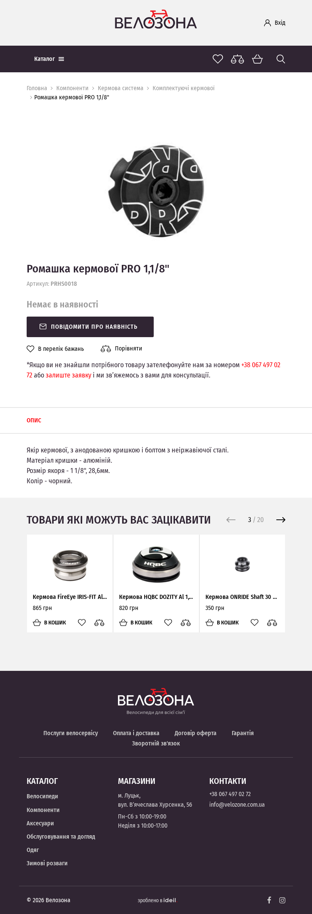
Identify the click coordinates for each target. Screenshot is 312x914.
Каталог (44, 58)
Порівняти (128, 348)
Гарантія (243, 733)
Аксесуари (40, 823)
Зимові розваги (47, 863)
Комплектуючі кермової (184, 88)
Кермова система (120, 88)
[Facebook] (269, 900)
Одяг (33, 849)
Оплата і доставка (136, 733)
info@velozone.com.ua (237, 804)
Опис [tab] (34, 420)
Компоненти (72, 88)
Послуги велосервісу (70, 733)
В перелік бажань (61, 349)
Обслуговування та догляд (61, 836)
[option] (156, 191)
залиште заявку (68, 375)
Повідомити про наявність (94, 326)
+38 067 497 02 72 (230, 794)
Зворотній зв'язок (156, 743)
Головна (37, 88)
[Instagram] (282, 900)
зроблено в (151, 900)
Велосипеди (42, 796)
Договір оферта (195, 733)
